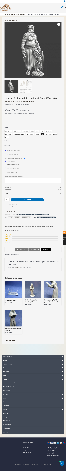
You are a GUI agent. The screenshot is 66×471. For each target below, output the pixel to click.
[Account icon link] (65, 7)
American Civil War (8, 356)
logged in (18, 267)
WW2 (4, 375)
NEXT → (14, 20)
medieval (17, 217)
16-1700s (5, 394)
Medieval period (9, 101)
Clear (6, 140)
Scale (6, 127)
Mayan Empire (7, 424)
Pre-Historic (6, 405)
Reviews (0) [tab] (8, 226)
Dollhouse (5, 413)
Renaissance (6, 390)
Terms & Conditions (53, 455)
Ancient (5, 368)
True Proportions (26, 217)
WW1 (4, 398)
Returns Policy (51, 450)
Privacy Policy (51, 453)
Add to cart (27, 199)
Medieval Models (7, 364)
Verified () (35, 249)
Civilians (5, 432)
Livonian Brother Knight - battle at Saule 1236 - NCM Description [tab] (33, 226)
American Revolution (8, 386)
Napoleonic (6, 379)
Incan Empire (6, 428)
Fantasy (5, 409)
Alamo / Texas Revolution (9, 383)
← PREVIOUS (8, 20)
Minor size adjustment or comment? (14, 176)
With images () (22, 249)
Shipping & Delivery (53, 448)
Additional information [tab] (12, 230)
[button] (58, 24)
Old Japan (5, 417)
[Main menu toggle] (56, 7)
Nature (5, 402)
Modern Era (6, 371)
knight (10, 217)
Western (5, 360)
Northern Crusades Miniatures (24, 101)
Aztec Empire (6, 420)
